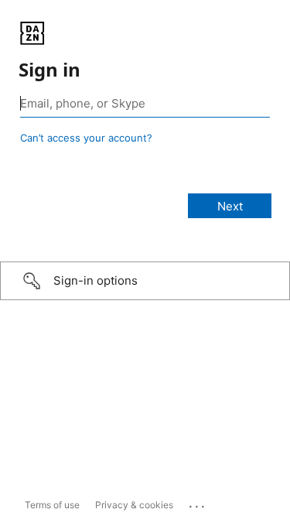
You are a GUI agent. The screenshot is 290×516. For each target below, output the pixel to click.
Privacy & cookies (134, 505)
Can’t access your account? (86, 138)
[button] (145, 280)
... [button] (198, 503)
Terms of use (52, 505)
